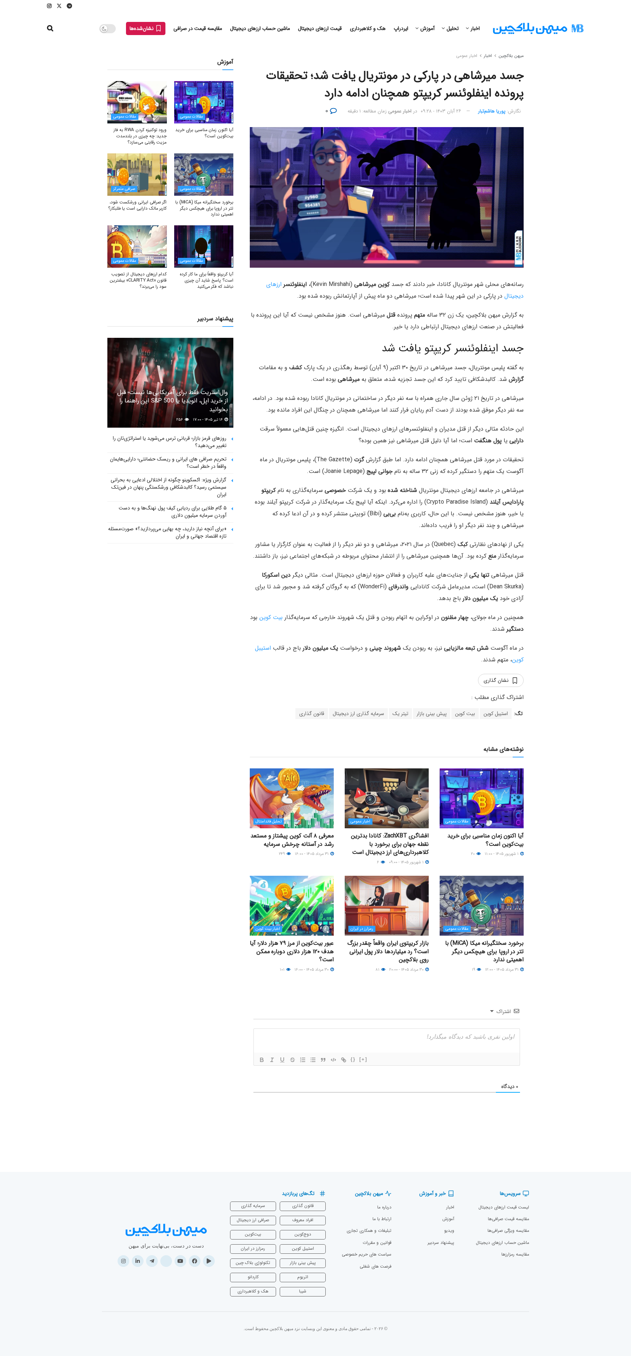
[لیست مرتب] (303, 1059)
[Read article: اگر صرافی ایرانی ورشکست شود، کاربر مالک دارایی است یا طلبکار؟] (137, 174)
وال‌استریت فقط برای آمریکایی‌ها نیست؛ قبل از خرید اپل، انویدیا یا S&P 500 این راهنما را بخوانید (172, 401)
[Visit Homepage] (538, 29)
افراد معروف (302, 1219)
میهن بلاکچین (511, 55)
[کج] (272, 1059)
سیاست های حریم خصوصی (366, 1254)
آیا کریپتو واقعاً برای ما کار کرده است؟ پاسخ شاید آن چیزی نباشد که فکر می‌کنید (206, 280)
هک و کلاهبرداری (368, 28)
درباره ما (384, 1207)
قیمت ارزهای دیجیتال (320, 28)
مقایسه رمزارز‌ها (515, 1254)
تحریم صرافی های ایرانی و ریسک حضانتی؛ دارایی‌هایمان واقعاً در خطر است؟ (168, 462)
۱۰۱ (283, 970)
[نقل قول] (323, 1059)
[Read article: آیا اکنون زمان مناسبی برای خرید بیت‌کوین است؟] (482, 798)
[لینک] (344, 1059)
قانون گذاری (311, 714)
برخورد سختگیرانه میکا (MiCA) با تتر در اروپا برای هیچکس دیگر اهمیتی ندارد (484, 951)
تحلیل (453, 28)
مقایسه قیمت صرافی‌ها (508, 1218)
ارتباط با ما (381, 1218)
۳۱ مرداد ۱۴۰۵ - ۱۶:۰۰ (312, 854)
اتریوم (302, 1276)
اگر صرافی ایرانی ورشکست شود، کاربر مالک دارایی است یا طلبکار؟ (137, 205)
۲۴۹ (282, 854)
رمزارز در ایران (362, 929)
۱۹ (474, 970)
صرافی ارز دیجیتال (253, 1219)
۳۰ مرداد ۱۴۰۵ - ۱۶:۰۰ (312, 970)
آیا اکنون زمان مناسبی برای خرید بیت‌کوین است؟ (485, 839)
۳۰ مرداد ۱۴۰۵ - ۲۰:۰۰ (407, 970)
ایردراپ (401, 28)
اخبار (475, 28)
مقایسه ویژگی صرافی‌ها (508, 1230)
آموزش (427, 28)
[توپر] (262, 1059)
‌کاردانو (253, 1276)
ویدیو (449, 1230)
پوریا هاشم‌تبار (491, 111)
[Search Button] (50, 28)
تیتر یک (400, 714)
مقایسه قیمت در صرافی (197, 28)
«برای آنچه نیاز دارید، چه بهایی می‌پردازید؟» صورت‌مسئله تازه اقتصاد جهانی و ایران (167, 532)
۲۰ (473, 854)
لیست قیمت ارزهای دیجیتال (503, 1207)
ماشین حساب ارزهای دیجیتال (260, 28)
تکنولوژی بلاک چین (253, 1262)
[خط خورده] (292, 1059)
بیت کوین (271, 617)
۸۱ (377, 970)
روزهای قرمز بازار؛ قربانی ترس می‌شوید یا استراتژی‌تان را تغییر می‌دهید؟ (169, 442)
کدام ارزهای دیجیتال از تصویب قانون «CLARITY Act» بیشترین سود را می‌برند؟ (138, 280)
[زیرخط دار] (282, 1059)
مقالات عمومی (457, 821)
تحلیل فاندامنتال (269, 821)
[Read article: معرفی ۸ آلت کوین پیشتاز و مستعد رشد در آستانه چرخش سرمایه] (292, 798)
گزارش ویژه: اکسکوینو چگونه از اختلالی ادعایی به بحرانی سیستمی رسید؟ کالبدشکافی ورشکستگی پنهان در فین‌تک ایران (168, 487)
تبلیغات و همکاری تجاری (369, 1230)
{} (353, 1059)
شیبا (302, 1291)
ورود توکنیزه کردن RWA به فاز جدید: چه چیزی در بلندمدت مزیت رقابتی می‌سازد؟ (140, 136)
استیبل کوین (495, 714)
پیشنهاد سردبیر (441, 1242)
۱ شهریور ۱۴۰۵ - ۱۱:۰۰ (502, 854)
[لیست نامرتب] (313, 1059)
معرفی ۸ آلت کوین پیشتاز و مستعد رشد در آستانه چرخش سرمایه (292, 839)
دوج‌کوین (302, 1234)
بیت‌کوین (253, 1234)
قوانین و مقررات (377, 1242)
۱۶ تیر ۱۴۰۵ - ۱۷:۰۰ (208, 420)
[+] (363, 1059)
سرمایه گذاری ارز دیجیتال (358, 714)
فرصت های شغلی (375, 1266)
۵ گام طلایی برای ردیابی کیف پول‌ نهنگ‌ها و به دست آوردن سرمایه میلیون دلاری (172, 511)
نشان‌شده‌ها (142, 28)
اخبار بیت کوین (268, 929)
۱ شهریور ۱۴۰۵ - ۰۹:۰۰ (407, 862)
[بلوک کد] (333, 1059)
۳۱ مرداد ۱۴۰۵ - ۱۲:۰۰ (502, 970)
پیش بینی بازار (432, 714)
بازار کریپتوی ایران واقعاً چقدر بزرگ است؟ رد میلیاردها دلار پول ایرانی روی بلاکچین (388, 951)
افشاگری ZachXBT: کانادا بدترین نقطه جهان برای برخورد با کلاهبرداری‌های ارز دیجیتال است (390, 844)
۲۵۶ (180, 420)
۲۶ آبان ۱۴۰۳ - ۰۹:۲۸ (441, 111)
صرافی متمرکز (124, 189)
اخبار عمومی (466, 55)
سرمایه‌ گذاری (253, 1205)
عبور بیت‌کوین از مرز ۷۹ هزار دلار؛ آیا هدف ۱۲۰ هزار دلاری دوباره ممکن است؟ (292, 951)
